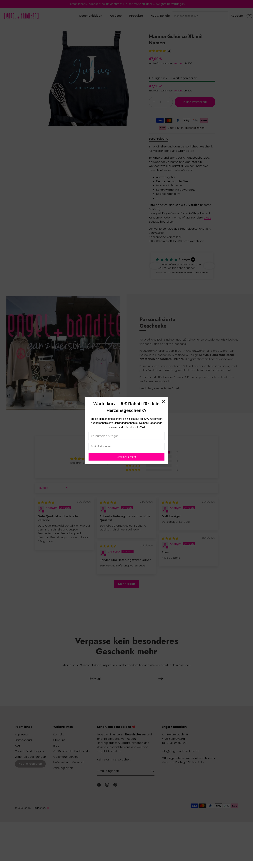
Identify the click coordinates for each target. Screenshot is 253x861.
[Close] (163, 402)
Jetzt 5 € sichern (126, 456)
